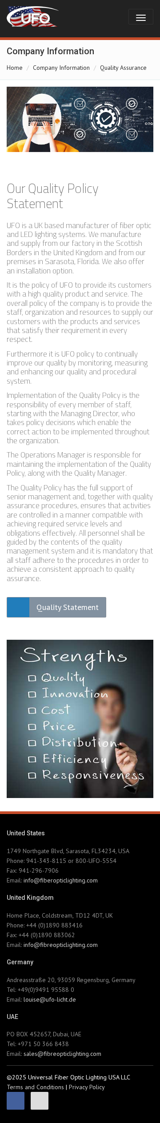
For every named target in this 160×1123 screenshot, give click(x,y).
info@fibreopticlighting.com (61, 945)
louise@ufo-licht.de (50, 999)
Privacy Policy (87, 1087)
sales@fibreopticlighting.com (62, 1054)
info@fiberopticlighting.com (61, 880)
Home (15, 68)
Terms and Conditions (35, 1087)
